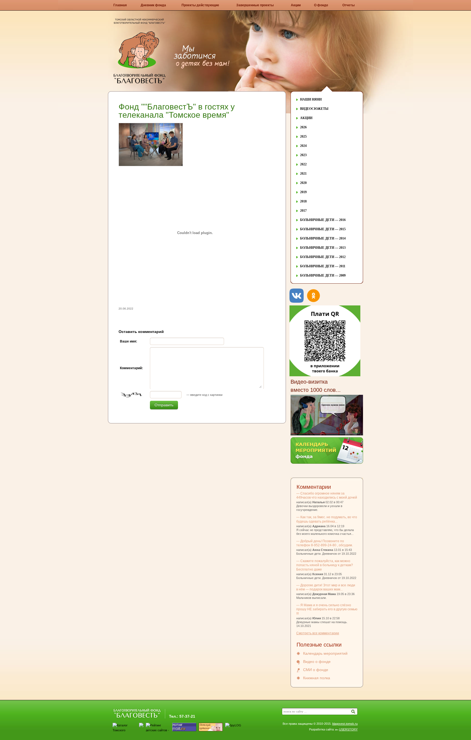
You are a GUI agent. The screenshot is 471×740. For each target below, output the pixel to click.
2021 (303, 173)
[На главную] (140, 82)
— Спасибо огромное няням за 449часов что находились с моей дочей (326, 495)
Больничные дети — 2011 (322, 266)
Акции (306, 118)
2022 (303, 164)
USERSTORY (348, 729)
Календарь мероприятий (325, 653)
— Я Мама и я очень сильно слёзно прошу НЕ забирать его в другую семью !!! (326, 609)
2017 (303, 211)
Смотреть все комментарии (317, 633)
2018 (303, 201)
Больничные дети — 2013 (323, 248)
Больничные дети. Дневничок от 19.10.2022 (326, 553)
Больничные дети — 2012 (323, 257)
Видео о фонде (317, 661)
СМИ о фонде (315, 670)
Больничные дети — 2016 (323, 220)
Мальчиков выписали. (311, 597)
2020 (303, 183)
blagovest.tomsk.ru (345, 723)
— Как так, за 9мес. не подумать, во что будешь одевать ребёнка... (326, 519)
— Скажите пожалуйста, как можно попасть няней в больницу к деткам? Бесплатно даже (324, 565)
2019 (303, 192)
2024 (303, 146)
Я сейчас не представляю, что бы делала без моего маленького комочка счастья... (325, 531)
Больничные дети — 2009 (323, 275)
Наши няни (311, 99)
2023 (303, 155)
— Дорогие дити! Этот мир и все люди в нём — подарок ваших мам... (325, 587)
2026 (303, 127)
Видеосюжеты (314, 109)
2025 (303, 136)
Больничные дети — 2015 (323, 229)
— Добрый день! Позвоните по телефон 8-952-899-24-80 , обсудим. (324, 543)
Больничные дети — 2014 (323, 238)
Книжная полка (316, 678)
